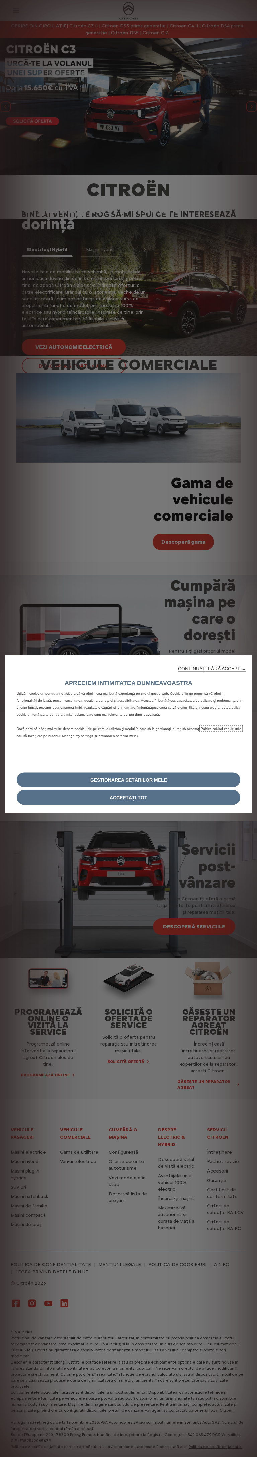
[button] (212, 668)
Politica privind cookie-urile (221, 729)
